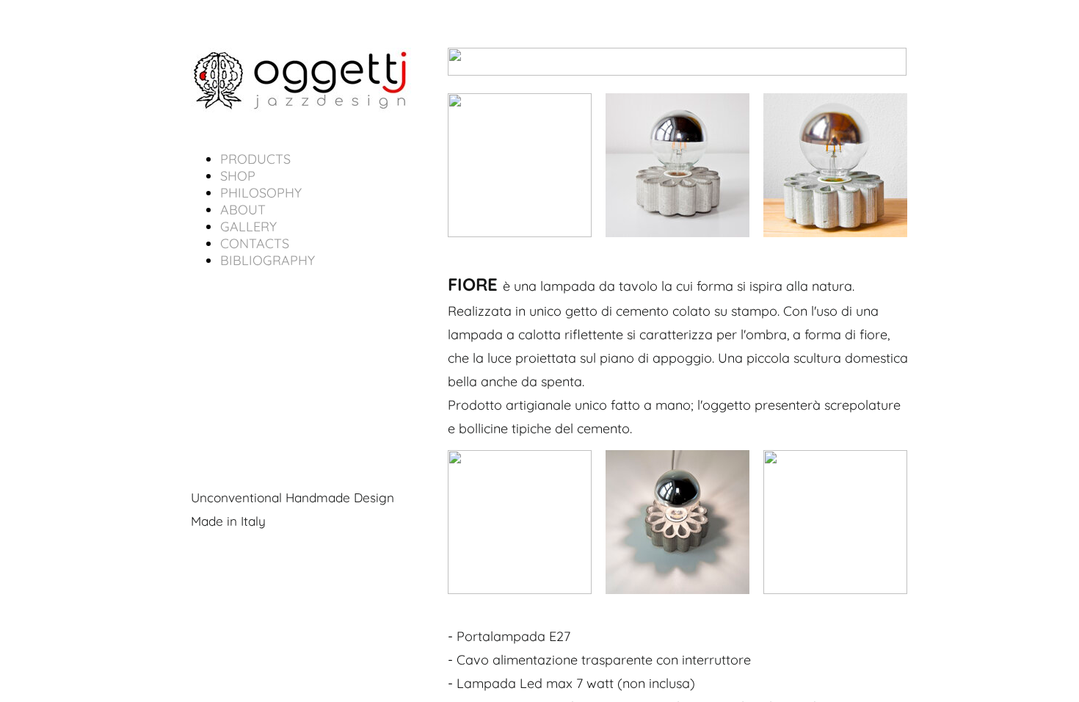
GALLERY (248, 226)
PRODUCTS (255, 159)
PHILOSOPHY (261, 192)
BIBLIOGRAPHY (267, 260)
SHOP (237, 175)
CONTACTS (254, 243)
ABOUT (243, 209)
